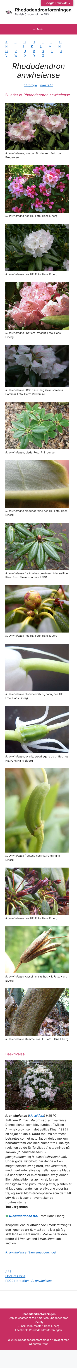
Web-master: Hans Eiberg (43, 1326)
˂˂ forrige (30, 85)
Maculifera (36, 1115)
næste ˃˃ (46, 85)
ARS (8, 1271)
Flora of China (15, 1276)
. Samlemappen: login (31, 1252)
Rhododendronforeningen (43, 10)
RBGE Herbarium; (28, 1281)
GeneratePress (38, 1343)
